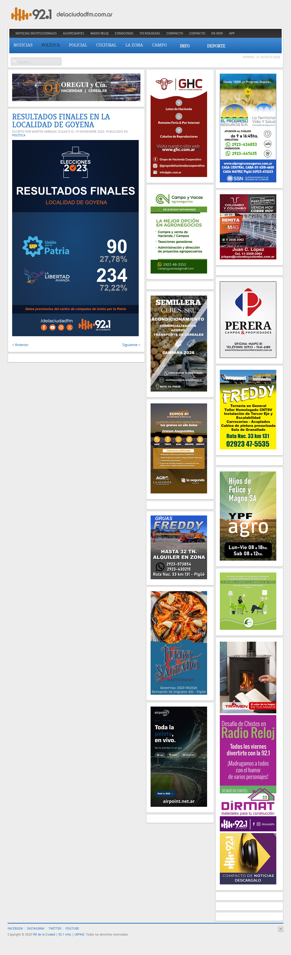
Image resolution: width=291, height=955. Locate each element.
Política (18, 135)
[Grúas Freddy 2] (179, 578)
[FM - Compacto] (248, 883)
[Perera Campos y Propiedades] (248, 357)
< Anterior (20, 345)
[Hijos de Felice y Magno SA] (248, 559)
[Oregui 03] (76, 100)
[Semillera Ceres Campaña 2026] (179, 390)
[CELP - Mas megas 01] (248, 628)
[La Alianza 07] (179, 492)
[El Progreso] (248, 181)
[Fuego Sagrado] (179, 693)
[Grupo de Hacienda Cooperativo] (179, 176)
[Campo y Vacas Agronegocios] (179, 272)
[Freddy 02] (248, 448)
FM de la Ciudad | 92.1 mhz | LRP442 (58, 934)
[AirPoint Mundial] (179, 805)
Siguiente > (131, 345)
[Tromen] (248, 712)
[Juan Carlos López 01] (248, 258)
